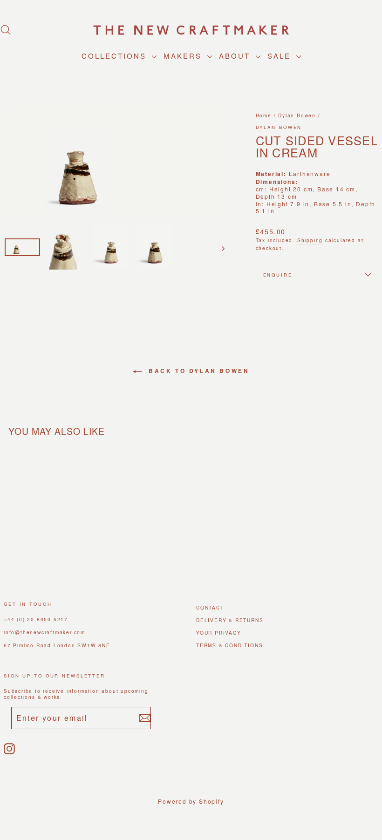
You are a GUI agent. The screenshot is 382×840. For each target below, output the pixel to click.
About (236, 56)
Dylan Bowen (297, 115)
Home (264, 115)
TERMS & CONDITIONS (229, 645)
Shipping (310, 240)
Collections (116, 56)
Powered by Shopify (191, 801)
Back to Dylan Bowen (198, 370)
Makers (184, 56)
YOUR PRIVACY (218, 632)
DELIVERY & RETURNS (229, 619)
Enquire (278, 274)
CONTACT (210, 607)
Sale (280, 56)
